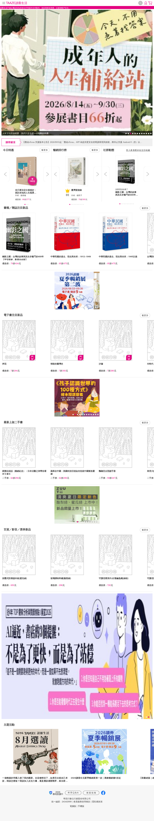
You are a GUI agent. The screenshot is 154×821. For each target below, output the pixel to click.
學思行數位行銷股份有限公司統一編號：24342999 (71, 800)
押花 (4, 363)
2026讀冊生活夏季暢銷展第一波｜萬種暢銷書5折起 (96, 777)
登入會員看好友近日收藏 (138, 150)
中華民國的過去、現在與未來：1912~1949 (71, 256)
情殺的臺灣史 (57, 363)
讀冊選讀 (119, 189)
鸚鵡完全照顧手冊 (107, 470)
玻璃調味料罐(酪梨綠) (61, 578)
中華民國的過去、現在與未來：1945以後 (118, 256)
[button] (6, 174)
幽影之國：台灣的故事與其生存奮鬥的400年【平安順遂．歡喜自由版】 (23, 258)
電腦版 (73, 805)
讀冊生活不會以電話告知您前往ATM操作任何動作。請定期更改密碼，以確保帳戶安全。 (35, 7)
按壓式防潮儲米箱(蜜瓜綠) (14, 578)
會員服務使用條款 (81, 801)
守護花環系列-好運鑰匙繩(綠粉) (113, 578)
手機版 (81, 805)
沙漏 (101, 363)
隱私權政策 (97, 801)
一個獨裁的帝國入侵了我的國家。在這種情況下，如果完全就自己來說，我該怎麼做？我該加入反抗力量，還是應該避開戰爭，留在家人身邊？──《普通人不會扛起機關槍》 (35, 779)
